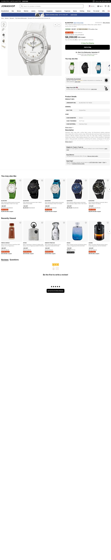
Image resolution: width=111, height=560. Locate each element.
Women (19, 11)
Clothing (82, 11)
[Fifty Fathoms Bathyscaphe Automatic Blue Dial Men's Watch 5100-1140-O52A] (85, 180)
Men (13, 11)
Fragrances (67, 11)
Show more (68, 141)
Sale (109, 11)
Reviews (5, 260)
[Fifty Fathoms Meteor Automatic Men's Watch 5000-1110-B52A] (107, 180)
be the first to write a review (55, 290)
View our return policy (92, 156)
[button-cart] (108, 6)
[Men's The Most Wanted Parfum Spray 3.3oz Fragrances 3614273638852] (107, 222)
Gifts (103, 11)
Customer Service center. (78, 163)
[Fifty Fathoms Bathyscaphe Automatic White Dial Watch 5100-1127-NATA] (64, 180)
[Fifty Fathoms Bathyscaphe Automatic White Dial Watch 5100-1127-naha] (20, 180)
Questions (14, 260)
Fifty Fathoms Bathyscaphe (21, 18)
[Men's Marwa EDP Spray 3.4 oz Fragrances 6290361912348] (64, 222)
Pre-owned (96, 11)
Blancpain (12, 18)
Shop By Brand (5, 11)
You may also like (71, 59)
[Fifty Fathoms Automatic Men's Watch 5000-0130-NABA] (42, 180)
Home (2, 18)
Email (100, 162)
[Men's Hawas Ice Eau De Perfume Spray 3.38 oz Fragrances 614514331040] (85, 222)
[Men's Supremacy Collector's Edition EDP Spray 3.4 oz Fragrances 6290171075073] (42, 222)
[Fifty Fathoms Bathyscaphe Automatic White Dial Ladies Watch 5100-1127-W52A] (59, 24)
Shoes (88, 11)
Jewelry (33, 11)
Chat (104, 162)
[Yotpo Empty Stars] (98, 22)
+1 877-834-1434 (93, 162)
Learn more (77, 81)
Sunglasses (50, 11)
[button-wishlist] (105, 6)
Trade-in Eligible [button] (83, 29)
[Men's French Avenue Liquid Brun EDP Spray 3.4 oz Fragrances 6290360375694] (20, 222)
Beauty (75, 11)
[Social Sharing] (55, 24)
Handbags (41, 11)
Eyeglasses (58, 11)
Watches (26, 11)
